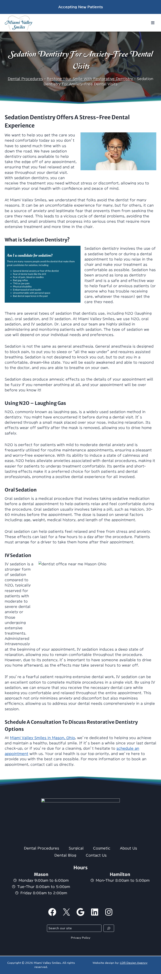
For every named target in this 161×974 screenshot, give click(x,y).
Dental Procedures (25, 78)
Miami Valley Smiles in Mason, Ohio (42, 737)
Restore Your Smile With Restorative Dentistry (90, 78)
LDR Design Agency (133, 962)
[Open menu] (152, 23)
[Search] (108, 928)
